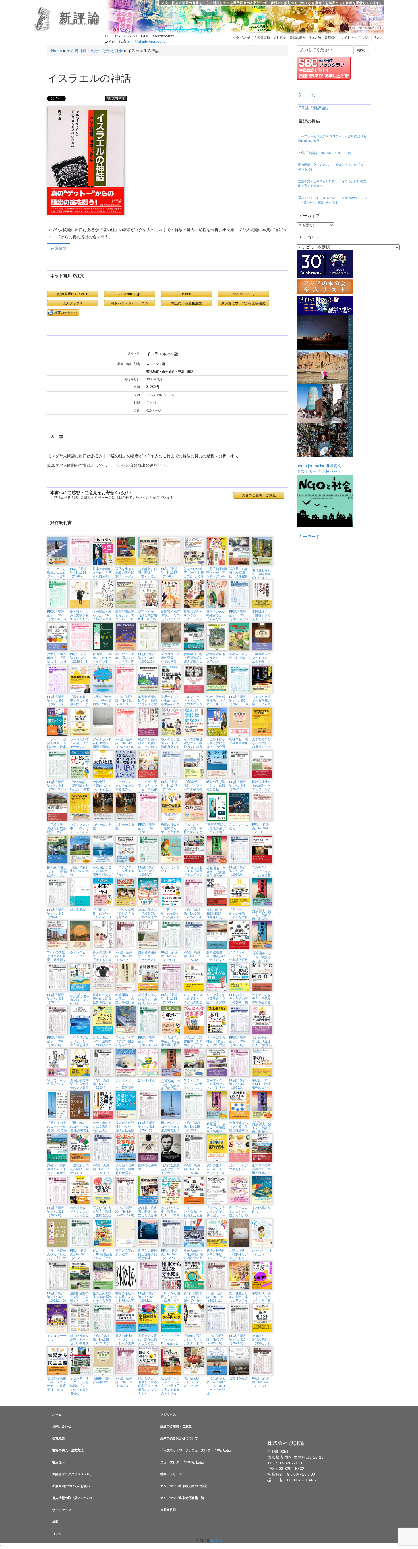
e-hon (186, 294)
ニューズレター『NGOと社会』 (182, 1462)
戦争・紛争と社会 (107, 50)
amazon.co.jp (129, 294)
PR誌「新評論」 (314, 108)
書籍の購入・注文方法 (305, 37)
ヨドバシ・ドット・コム (129, 303)
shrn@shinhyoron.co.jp (146, 41)
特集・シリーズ (171, 1474)
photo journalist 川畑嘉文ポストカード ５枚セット (319, 469)
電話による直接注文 (186, 303)
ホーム (57, 1414)
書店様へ (331, 37)
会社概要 (280, 37)
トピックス (168, 1414)
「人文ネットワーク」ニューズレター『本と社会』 (196, 1450)
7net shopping (243, 294)
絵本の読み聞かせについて (179, 1438)
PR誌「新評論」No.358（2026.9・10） (325, 153)
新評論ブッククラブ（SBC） (72, 1474)
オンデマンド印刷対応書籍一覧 (182, 1498)
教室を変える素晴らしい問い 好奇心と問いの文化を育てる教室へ (332, 183)
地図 (366, 37)
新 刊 (307, 94)
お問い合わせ (241, 37)
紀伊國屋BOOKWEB (72, 294)
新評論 (80, 17)
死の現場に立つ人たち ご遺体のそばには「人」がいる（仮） (332, 167)
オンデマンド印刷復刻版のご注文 (183, 1486)
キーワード (309, 537)
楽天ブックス (73, 303)
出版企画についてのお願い (71, 1486)
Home (56, 50)
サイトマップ (350, 37)
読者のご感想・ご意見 (176, 1426)
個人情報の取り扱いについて (72, 1498)
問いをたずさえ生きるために (332, 200)
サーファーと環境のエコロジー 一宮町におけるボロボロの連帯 (332, 139)
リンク (378, 37)
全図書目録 (262, 37)
